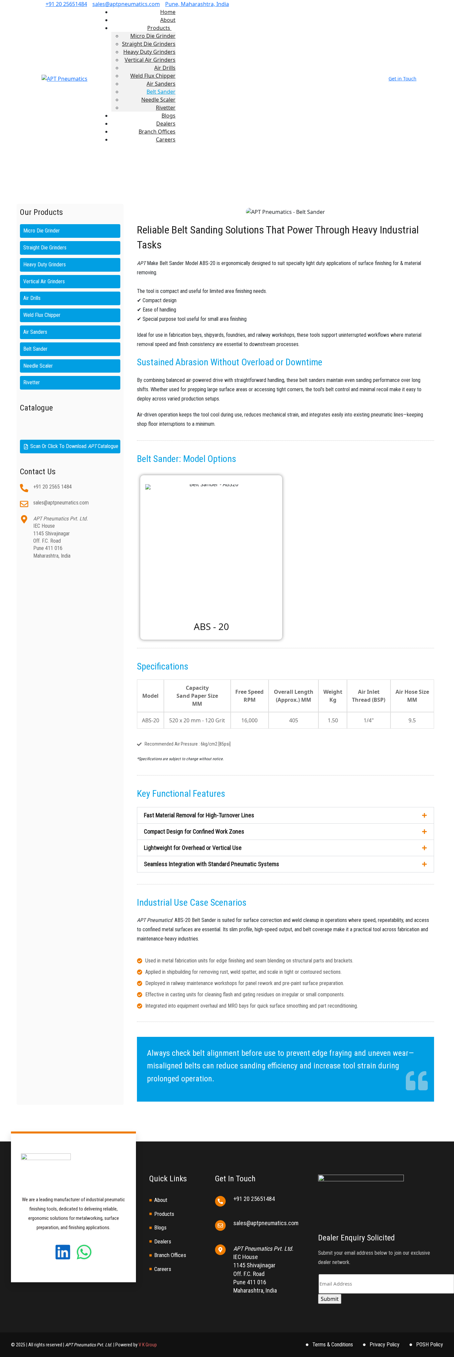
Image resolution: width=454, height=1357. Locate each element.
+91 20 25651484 (66, 4)
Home (167, 12)
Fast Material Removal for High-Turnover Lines (199, 815)
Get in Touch (402, 78)
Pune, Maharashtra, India (197, 4)
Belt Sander (161, 91)
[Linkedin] (63, 1252)
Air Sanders (161, 83)
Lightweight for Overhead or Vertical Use (193, 847)
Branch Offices (157, 131)
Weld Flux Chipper (152, 75)
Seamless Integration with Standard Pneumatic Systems (211, 863)
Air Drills (164, 67)
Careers (165, 139)
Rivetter (165, 107)
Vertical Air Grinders (150, 59)
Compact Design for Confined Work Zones (194, 831)
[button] (285, 815)
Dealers (165, 123)
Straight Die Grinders (148, 43)
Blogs (168, 115)
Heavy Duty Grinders (149, 51)
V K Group (148, 1344)
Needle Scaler (158, 99)
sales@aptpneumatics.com (126, 4)
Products (159, 28)
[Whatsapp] (84, 1252)
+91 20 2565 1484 (52, 487)
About (167, 20)
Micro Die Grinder (152, 36)
